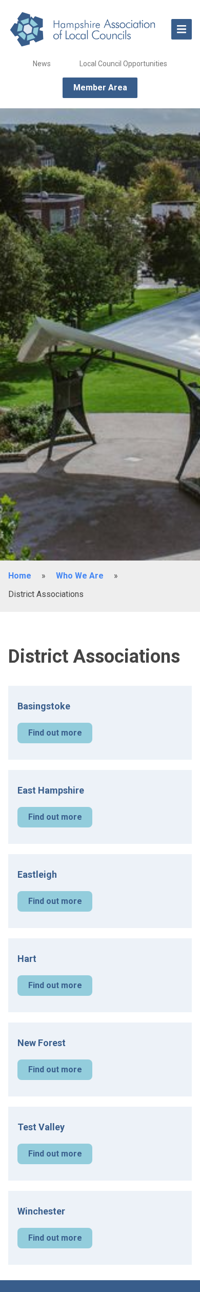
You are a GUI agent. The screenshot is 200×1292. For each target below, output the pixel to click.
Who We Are (80, 576)
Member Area (100, 87)
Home (19, 576)
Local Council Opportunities (123, 64)
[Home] (84, 29)
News (42, 64)
